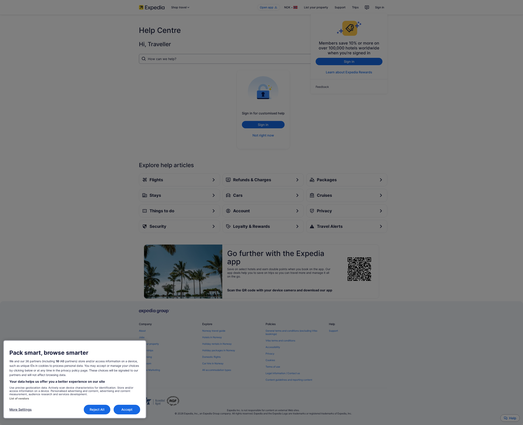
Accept (127, 409)
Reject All (97, 409)
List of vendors (19, 398)
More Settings (20, 409)
